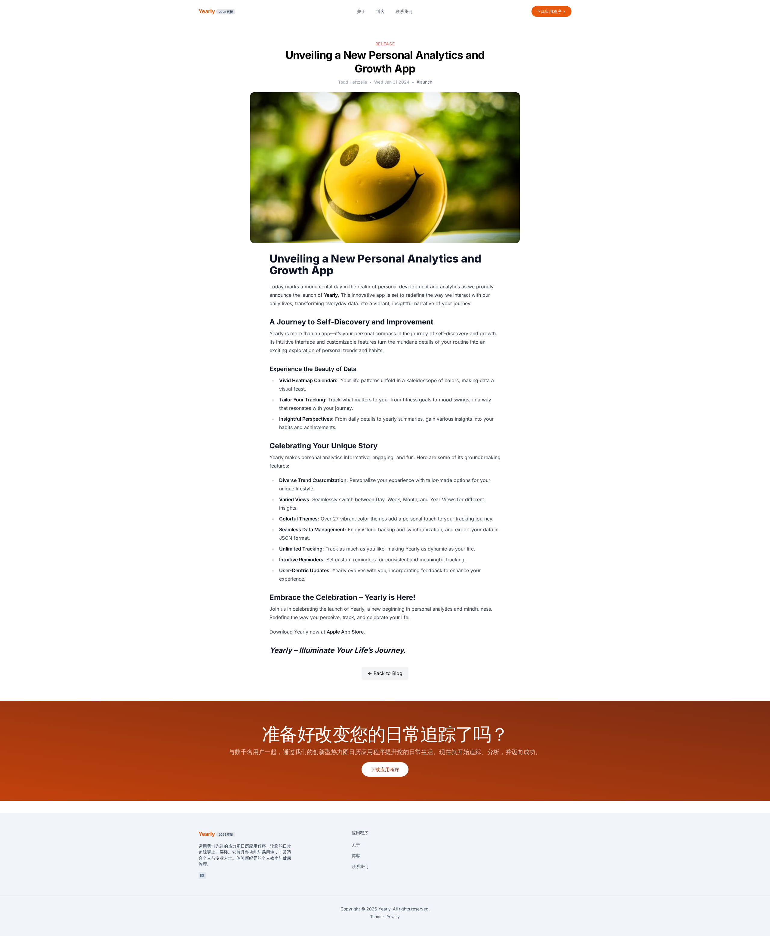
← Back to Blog (385, 673)
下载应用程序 (385, 769)
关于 (361, 11)
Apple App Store (345, 632)
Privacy (393, 916)
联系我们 (404, 11)
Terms (375, 916)
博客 (380, 11)
